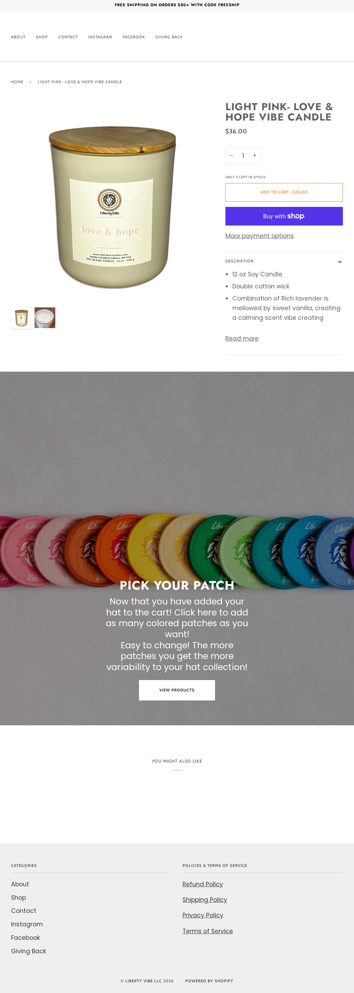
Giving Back (28, 951)
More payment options (259, 236)
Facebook (25, 938)
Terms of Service (208, 931)
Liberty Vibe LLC (143, 980)
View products (177, 690)
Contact (23, 911)
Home (17, 81)
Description (239, 261)
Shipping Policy (205, 900)
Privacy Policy (203, 915)
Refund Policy (203, 884)
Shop (18, 898)
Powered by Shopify (209, 980)
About (20, 884)
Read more (242, 338)
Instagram (27, 924)
